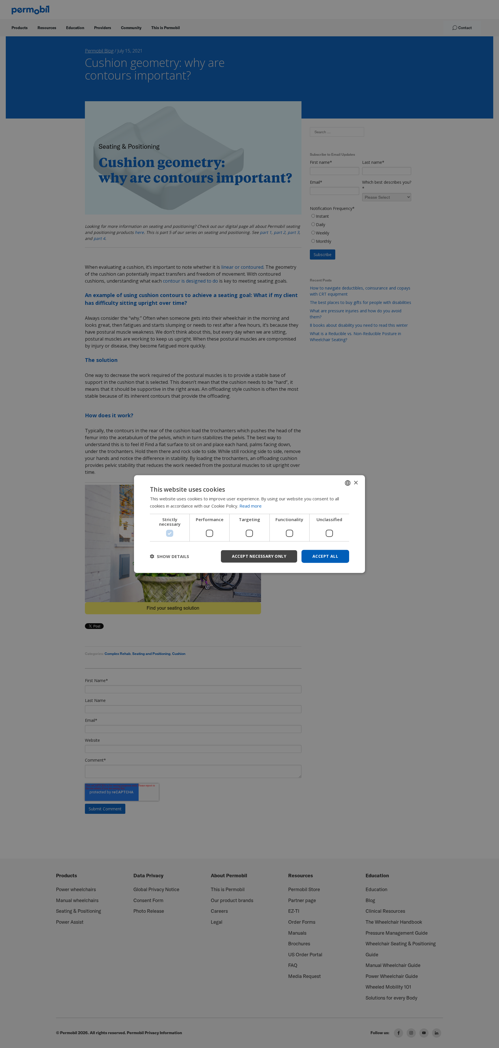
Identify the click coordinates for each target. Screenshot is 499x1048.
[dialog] (249, 524)
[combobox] (348, 483)
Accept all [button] (325, 556)
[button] (169, 556)
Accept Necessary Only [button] (259, 556)
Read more (250, 506)
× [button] (355, 482)
